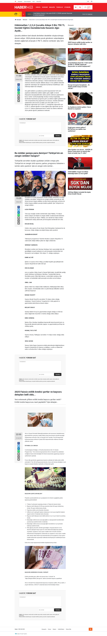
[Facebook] (18, 84)
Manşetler (20, 1)
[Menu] (75, 7)
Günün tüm (87, 14)
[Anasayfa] (15, 1)
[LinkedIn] (18, 90)
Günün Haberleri (27, 1)
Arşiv (34, 1)
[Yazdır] (18, 98)
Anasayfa (44, 629)
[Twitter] (18, 87)
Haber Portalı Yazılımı (22, 633)
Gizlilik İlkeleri (61, 629)
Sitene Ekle (38, 1)
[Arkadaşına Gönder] (18, 95)
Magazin (52, 7)
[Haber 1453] (24, 7)
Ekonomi (45, 7)
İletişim (54, 629)
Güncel (38, 7)
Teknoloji (59, 7)
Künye (49, 629)
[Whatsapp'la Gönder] (18, 92)
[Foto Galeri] (91, 1)
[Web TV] (88, 1)
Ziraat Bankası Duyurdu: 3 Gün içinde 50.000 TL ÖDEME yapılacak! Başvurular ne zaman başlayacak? (52, 14)
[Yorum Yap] (18, 101)
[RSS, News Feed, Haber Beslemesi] (90, 629)
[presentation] (20, 14)
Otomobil (67, 7)
